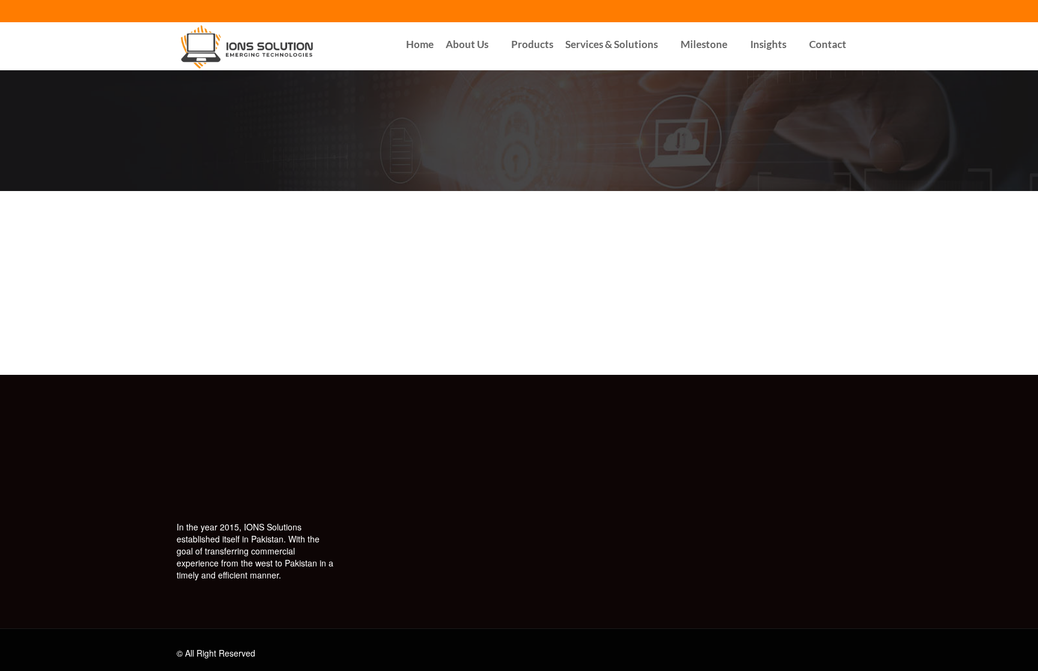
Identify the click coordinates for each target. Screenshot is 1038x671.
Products (532, 44)
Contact (827, 44)
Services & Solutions (611, 44)
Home (420, 44)
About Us (467, 44)
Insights (768, 44)
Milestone (704, 44)
